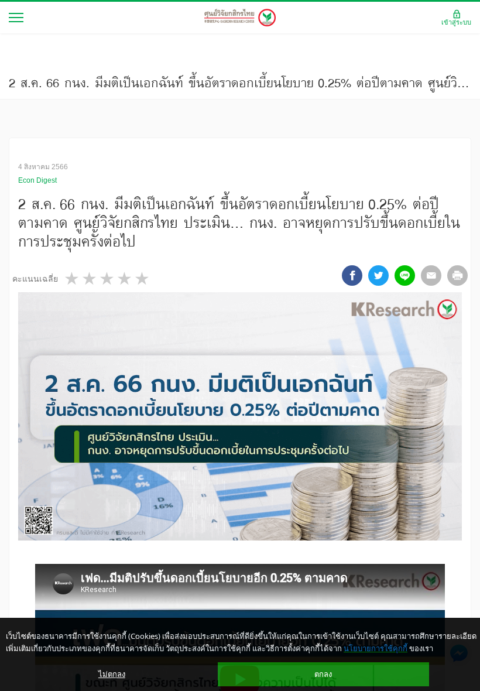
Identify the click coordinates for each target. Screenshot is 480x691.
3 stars (107, 278)
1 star (72, 278)
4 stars (125, 278)
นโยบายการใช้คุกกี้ (375, 648)
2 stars (90, 278)
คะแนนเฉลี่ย (35, 278)
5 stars (143, 278)
